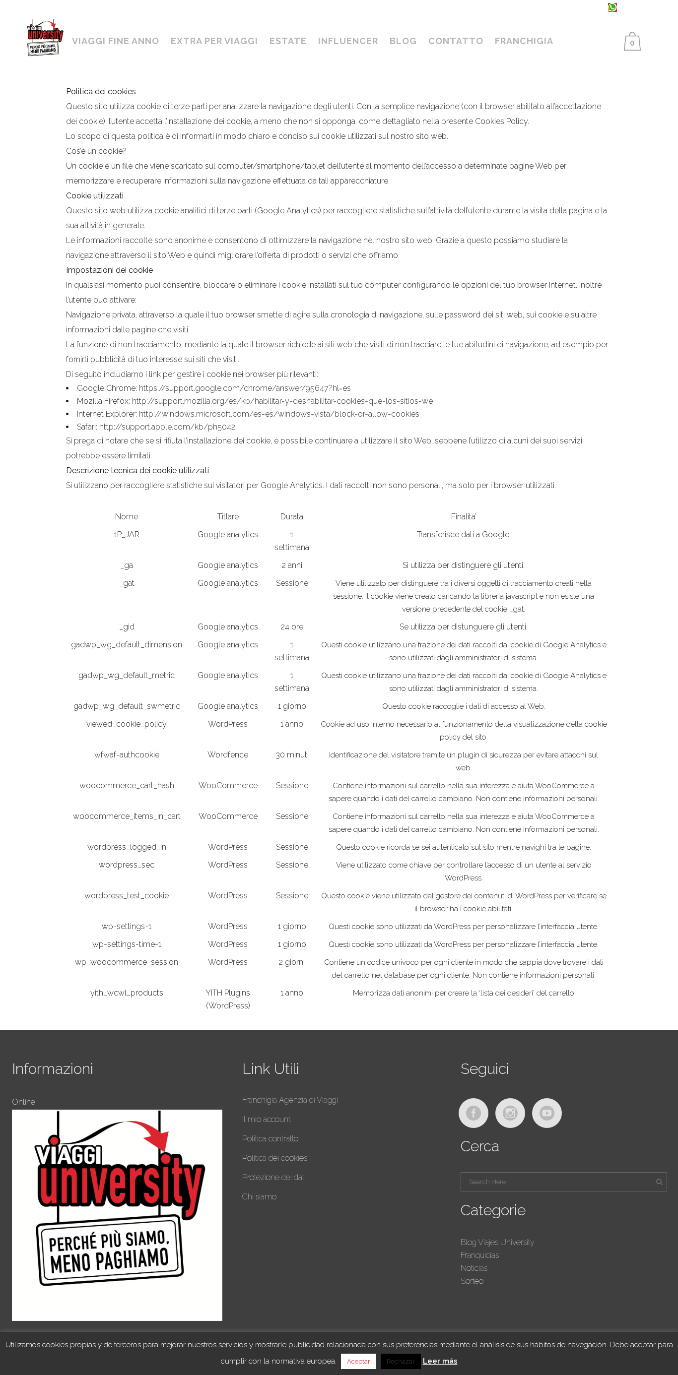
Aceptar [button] (358, 1361)
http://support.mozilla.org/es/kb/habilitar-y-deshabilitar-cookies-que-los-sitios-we (281, 401)
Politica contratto (270, 1138)
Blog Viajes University (498, 1242)
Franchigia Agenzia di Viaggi (290, 1100)
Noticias (474, 1268)
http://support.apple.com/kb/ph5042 (166, 427)
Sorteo (472, 1281)
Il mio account (266, 1119)
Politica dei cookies (274, 1158)
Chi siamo (259, 1196)
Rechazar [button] (401, 1361)
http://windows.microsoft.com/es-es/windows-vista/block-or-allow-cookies (278, 414)
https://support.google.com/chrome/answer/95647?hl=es (244, 388)
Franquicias (480, 1255)
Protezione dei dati (274, 1177)
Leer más (440, 1361)
